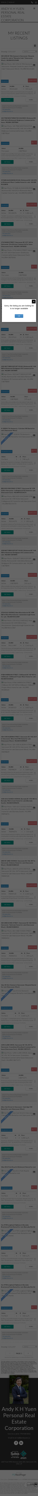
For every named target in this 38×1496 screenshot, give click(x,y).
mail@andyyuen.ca (7, 111)
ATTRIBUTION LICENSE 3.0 (30, 1479)
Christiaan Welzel (13, 1479)
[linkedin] (21, 1443)
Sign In (3, 2)
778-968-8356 (6, 109)
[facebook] (16, 1443)
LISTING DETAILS (7, 100)
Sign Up (11, 2)
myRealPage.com (19, 1474)
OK (19, 316)
